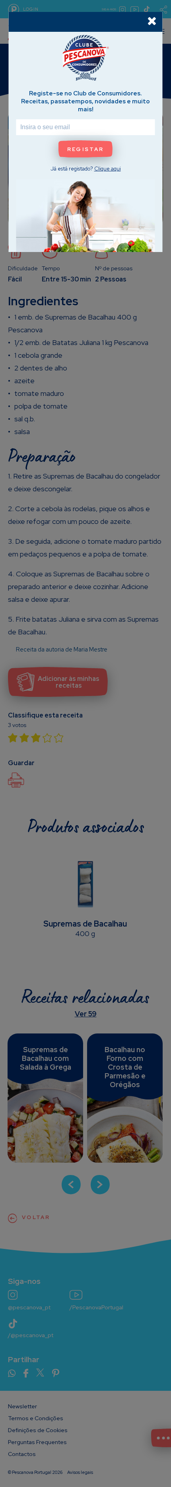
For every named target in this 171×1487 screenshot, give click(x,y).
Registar (85, 149)
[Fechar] (152, 21)
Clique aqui (107, 168)
